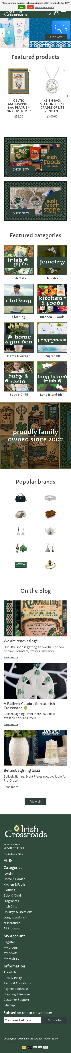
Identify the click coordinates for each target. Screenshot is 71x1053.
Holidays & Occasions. (18, 912)
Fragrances (52, 356)
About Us (10, 972)
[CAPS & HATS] (20, 515)
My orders (11, 948)
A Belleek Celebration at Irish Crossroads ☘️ (29, 706)
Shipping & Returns (17, 994)
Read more (11, 657)
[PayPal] (24, 1047)
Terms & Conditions (17, 983)
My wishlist (11, 958)
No (30, 7)
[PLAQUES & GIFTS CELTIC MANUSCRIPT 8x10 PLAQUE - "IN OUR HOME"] (19, 82)
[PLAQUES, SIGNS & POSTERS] (20, 565)
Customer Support (16, 1000)
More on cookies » (44, 7)
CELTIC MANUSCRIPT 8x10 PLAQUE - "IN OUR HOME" (19, 106)
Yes (21, 7)
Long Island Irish (52, 394)
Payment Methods (16, 989)
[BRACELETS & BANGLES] (50, 498)
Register (9, 942)
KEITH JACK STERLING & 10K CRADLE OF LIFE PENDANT (52, 106)
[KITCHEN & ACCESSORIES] (50, 531)
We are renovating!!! (22, 641)
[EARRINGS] (20, 531)
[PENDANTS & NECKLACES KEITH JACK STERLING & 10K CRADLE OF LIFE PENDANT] (52, 82)
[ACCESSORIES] (20, 498)
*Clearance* (12, 923)
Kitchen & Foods (52, 317)
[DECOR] (50, 515)
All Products (12, 928)
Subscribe (55, 1020)
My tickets (10, 953)
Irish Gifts (18, 278)
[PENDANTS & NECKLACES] (50, 548)
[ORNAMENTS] (20, 548)
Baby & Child (18, 394)
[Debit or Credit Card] (29, 1047)
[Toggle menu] (63, 12)
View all (35, 801)
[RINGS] (50, 565)
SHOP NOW (56, 37)
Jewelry (52, 278)
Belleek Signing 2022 (22, 770)
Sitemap (9, 1005)
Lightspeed (10, 1041)
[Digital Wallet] (37, 1047)
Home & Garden (18, 356)
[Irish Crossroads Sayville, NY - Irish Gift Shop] (15, 12)
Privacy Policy (13, 978)
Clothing (18, 317)
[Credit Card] (45, 1047)
